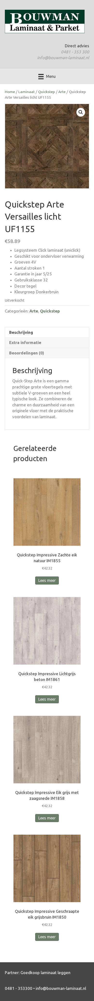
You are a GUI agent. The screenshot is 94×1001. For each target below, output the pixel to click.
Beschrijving (21, 332)
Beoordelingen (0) (26, 353)
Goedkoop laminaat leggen (45, 972)
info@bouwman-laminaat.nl (63, 57)
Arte (62, 91)
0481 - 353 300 (75, 51)
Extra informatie (25, 342)
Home (10, 91)
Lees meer (47, 580)
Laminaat (26, 91)
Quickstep (46, 91)
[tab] (47, 332)
